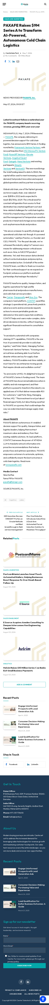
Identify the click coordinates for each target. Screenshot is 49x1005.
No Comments (11, 56)
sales (22, 500)
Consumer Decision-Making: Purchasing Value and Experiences (31, 724)
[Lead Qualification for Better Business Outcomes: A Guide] (9, 740)
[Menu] (4, 4)
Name (6, 936)
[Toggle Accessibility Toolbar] (43, 999)
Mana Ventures (24, 161)
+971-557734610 (17, 813)
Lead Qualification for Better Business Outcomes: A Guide (31, 740)
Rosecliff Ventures (17, 154)
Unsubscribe (16, 994)
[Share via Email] (18, 61)
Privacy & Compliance (15, 990)
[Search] (45, 4)
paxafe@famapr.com (12, 482)
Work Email (8, 946)
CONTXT (31, 301)
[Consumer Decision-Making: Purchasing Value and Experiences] (9, 725)
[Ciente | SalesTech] (24, 4)
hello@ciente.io (15, 817)
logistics (13, 500)
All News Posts (31, 994)
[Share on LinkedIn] (14, 61)
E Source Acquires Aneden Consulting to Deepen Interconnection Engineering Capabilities (23, 625)
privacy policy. (13, 961)
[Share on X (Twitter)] (9, 61)
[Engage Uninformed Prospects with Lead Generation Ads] (9, 709)
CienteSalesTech (12, 53)
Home (5, 12)
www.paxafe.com (14, 464)
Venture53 (20, 168)
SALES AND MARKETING (18, 12)
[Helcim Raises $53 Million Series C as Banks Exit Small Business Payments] (24, 649)
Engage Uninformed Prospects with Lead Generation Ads (28, 709)
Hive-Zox (33, 297)
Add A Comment (24, 685)
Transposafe (19, 297)
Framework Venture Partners (27, 147)
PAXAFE (9, 137)
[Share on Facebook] (5, 61)
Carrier (10, 297)
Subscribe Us (35, 990)
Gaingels (12, 161)
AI (5, 500)
